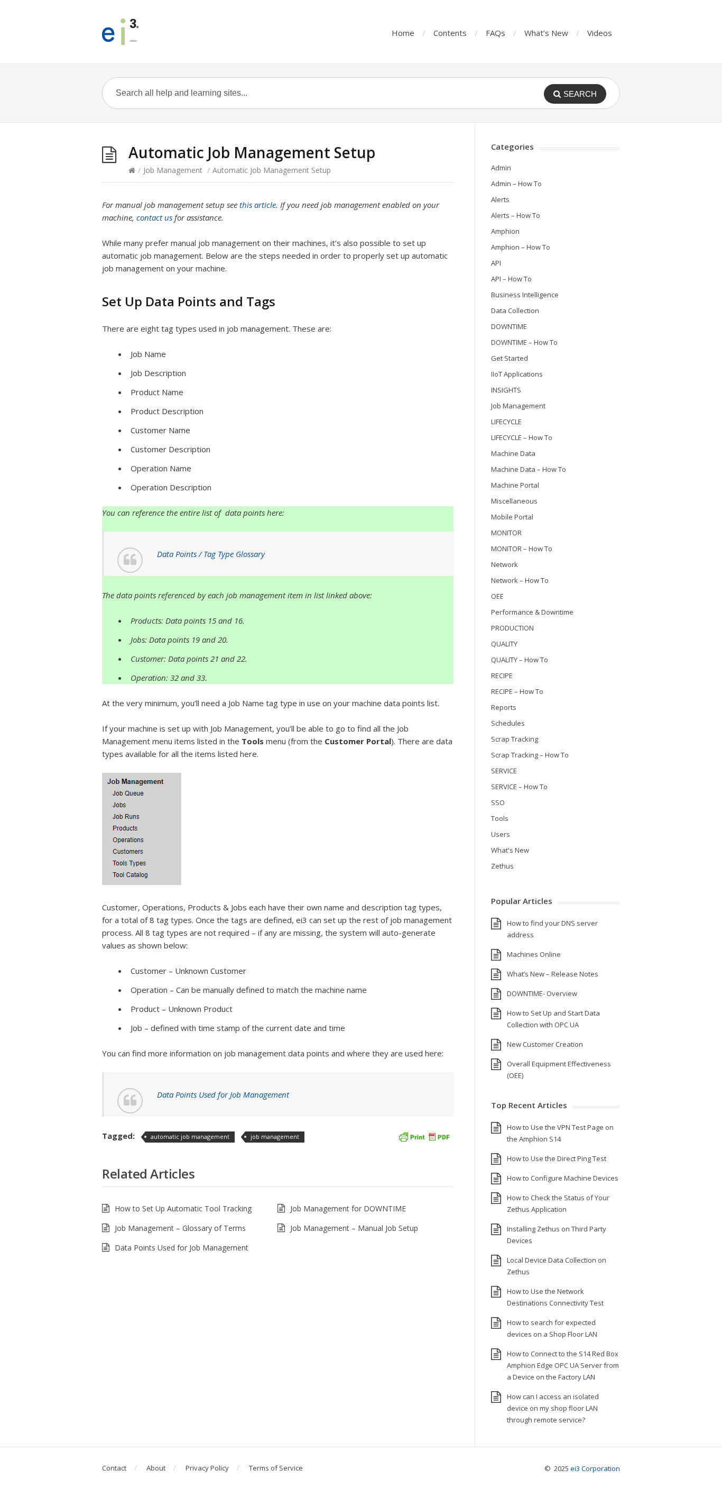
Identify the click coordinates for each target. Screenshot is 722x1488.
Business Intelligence (525, 294)
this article (257, 204)
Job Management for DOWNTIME (348, 1208)
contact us (154, 217)
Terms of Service (276, 1468)
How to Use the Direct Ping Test (556, 1158)
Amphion (505, 231)
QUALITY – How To (519, 659)
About (155, 1468)
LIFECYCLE (506, 421)
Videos (599, 33)
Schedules (508, 723)
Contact (114, 1468)
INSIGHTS (506, 390)
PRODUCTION (512, 628)
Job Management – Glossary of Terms (180, 1228)
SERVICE (504, 770)
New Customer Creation (545, 1044)
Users (500, 834)
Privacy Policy (207, 1468)
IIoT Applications (517, 374)
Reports (503, 707)
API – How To (511, 279)
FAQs (495, 33)
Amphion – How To (520, 247)
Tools (499, 818)
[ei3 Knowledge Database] (155, 32)
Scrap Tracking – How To (530, 755)
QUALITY (504, 644)
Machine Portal (515, 485)
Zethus (502, 866)
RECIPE (502, 675)
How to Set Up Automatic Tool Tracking (183, 1208)
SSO (498, 802)
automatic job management (190, 1136)
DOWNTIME (509, 326)
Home (403, 33)
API (496, 263)
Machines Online (534, 954)
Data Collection (515, 310)
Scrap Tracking (514, 739)
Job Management (172, 170)
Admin (501, 167)
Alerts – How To (515, 215)
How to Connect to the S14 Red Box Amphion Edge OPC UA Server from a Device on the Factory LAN (563, 1365)
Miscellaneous (514, 501)
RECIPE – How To (517, 691)
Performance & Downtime (532, 612)
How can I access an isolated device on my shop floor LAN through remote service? (553, 1408)
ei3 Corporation (595, 1468)
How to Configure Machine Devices (562, 1178)
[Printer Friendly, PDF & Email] (423, 1136)
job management (275, 1136)
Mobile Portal (512, 517)
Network (504, 564)
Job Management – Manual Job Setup (354, 1228)
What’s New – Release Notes (552, 974)
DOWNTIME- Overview (542, 993)
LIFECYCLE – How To (521, 437)
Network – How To (520, 580)
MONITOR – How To (521, 548)
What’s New (546, 33)
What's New (510, 850)
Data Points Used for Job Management (223, 1094)
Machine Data (513, 453)
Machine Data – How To (528, 469)
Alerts (500, 199)
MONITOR (506, 532)
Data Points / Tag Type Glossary (211, 554)
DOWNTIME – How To (524, 342)
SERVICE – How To (519, 786)
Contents (450, 33)
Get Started (509, 358)
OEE (497, 596)
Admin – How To (516, 183)
